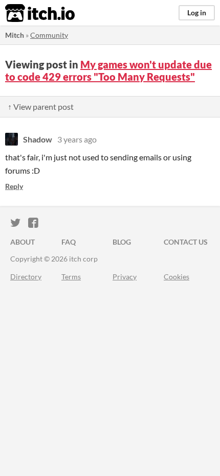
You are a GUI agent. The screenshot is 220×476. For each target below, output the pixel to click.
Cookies (176, 276)
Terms (71, 276)
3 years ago (77, 139)
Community (49, 35)
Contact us (186, 241)
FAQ (68, 241)
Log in (196, 12)
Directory (25, 276)
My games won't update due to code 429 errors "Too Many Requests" (108, 70)
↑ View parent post (41, 106)
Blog (122, 241)
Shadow (37, 139)
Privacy (125, 276)
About (22, 241)
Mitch (14, 35)
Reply (14, 186)
